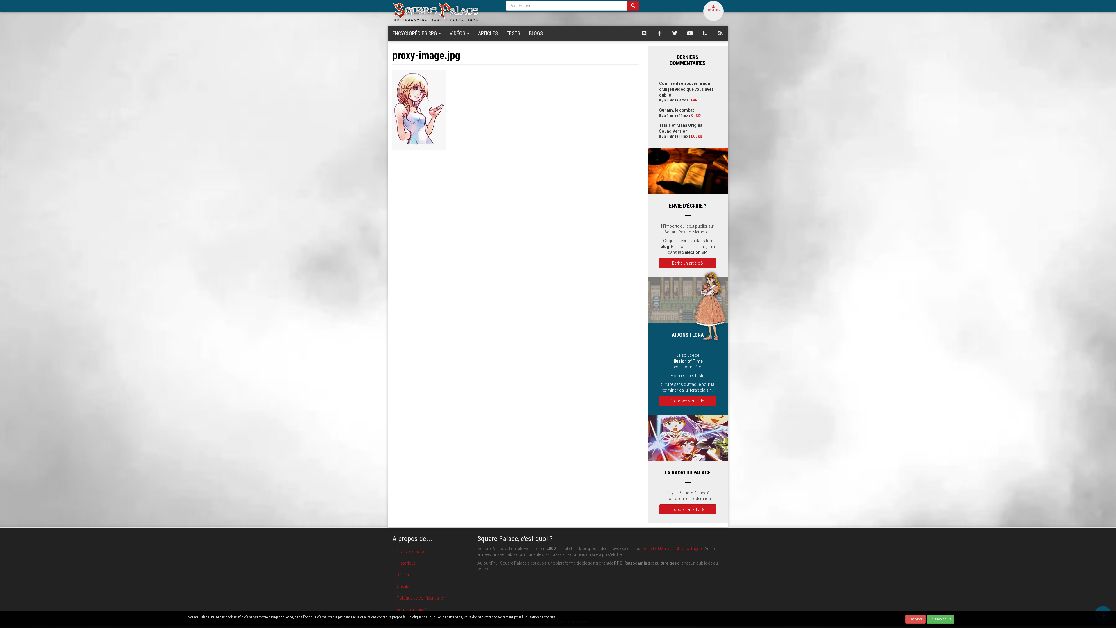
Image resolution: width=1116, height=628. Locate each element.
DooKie (697, 136)
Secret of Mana (656, 548)
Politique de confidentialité (420, 598)
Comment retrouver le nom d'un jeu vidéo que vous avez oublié (686, 89)
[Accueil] (444, 11)
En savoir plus (940, 619)
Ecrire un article (686, 263)
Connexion (713, 10)
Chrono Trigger (689, 548)
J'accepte (915, 619)
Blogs (536, 33)
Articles (488, 33)
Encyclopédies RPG (415, 33)
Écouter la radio (686, 509)
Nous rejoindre (410, 551)
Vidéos (458, 33)
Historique (406, 563)
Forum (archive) (411, 609)
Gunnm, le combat (676, 110)
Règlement (406, 574)
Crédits (403, 586)
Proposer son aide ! (688, 401)
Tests (513, 33)
